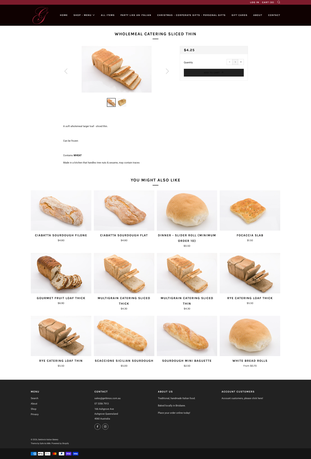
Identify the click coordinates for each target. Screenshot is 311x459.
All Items (108, 15)
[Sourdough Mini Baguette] (187, 336)
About (257, 15)
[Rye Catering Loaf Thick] (250, 273)
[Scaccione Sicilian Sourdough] (124, 336)
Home (64, 15)
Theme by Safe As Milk (41, 443)
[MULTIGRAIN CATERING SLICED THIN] (187, 273)
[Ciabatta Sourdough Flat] (124, 210)
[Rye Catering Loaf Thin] (61, 336)
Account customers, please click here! (242, 398)
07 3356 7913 (101, 403)
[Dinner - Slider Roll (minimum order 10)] (187, 210)
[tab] (111, 102)
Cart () (268, 2)
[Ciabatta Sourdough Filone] (61, 210)
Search (34, 398)
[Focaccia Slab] (250, 210)
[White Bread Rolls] (250, 336)
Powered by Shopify (60, 443)
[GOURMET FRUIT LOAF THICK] (61, 273)
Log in (254, 2)
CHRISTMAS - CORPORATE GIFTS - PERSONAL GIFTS (191, 15)
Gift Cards (240, 15)
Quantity (188, 62)
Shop (33, 409)
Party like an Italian (136, 15)
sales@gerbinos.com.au (107, 398)
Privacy (35, 414)
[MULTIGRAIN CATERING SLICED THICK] (124, 273)
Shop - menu (83, 15)
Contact (274, 15)
